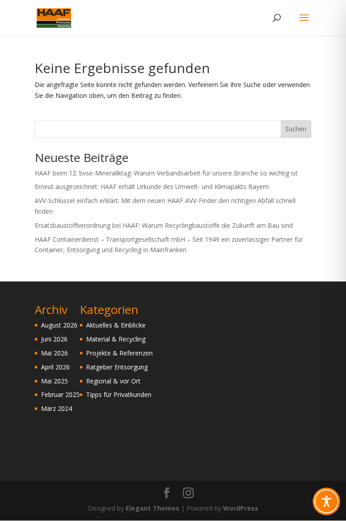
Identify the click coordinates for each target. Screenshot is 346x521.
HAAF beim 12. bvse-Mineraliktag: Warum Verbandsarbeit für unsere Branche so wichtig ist (166, 173)
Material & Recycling (116, 339)
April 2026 (55, 367)
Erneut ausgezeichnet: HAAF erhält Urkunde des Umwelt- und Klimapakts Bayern (152, 186)
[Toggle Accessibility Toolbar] (326, 501)
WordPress (240, 508)
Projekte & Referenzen (119, 353)
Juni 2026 (54, 339)
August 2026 (59, 325)
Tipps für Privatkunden (118, 394)
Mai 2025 (54, 381)
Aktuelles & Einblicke (116, 325)
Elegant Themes (152, 508)
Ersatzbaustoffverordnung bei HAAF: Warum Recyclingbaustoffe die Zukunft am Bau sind (164, 225)
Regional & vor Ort (113, 381)
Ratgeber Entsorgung (117, 367)
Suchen (295, 128)
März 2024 (56, 408)
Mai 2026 (54, 353)
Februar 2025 (60, 394)
